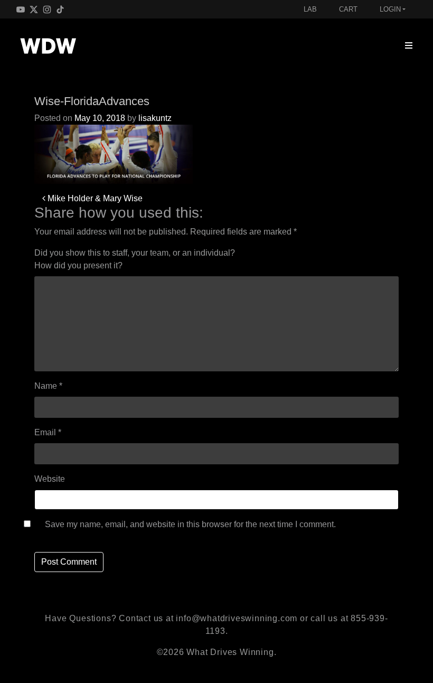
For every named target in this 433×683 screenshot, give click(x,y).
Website (49, 478)
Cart (348, 9)
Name (48, 385)
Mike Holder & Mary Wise (94, 198)
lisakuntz (155, 118)
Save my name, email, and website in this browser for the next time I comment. (190, 524)
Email (47, 432)
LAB (310, 9)
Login (390, 9)
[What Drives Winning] (48, 46)
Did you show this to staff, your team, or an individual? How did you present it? (134, 259)
